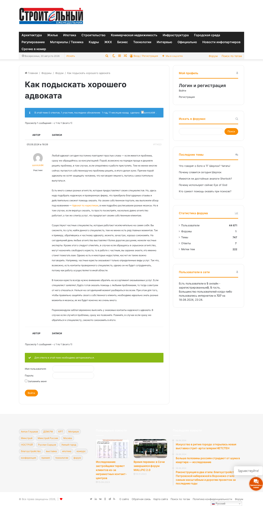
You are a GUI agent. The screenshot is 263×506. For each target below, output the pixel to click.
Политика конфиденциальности (212, 499)
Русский (220, 503)
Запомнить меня (37, 381)
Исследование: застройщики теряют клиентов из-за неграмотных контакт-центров (111, 470)
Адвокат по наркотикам (85, 205)
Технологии (142, 42)
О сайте (124, 499)
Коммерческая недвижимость (134, 35)
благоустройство (31, 451)
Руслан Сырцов (47, 444)
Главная (32, 73)
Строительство (93, 35)
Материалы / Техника (66, 42)
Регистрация (187, 96)
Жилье (52, 35)
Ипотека (69, 35)
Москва (67, 438)
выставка (51, 451)
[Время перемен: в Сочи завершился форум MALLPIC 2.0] (150, 448)
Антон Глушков (29, 431)
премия (45, 457)
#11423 (157, 144)
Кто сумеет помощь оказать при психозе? (205, 191)
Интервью (164, 42)
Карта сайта (160, 499)
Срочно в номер (34, 49)
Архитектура (32, 35)
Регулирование (33, 42)
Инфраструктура (176, 35)
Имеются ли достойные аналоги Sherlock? (205, 178)
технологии (61, 457)
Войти (31, 392)
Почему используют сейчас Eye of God (203, 184)
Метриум (73, 431)
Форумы (46, 73)
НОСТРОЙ (27, 444)
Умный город (68, 444)
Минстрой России (48, 438)
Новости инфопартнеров (221, 42)
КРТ (60, 431)
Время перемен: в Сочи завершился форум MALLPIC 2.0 (149, 466)
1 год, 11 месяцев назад (115, 112)
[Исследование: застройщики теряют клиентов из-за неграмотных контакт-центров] (112, 448)
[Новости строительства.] (51, 16)
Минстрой (26, 438)
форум (77, 457)
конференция (28, 457)
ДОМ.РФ (48, 431)
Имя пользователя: (35, 369)
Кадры (94, 42)
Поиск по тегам (232, 56)
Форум (213, 56)
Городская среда (207, 35)
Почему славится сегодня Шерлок (200, 172)
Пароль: (29, 375)
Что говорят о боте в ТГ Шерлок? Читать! (204, 165)
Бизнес (122, 42)
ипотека (66, 451)
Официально (187, 42)
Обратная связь (141, 499)
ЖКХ (108, 42)
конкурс (81, 451)
